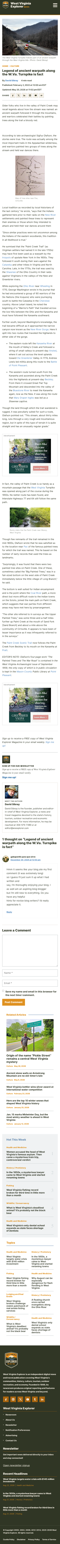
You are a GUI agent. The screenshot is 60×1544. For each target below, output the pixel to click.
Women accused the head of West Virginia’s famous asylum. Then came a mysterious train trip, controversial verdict (25, 1155)
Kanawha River (44, 343)
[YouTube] (27, 1399)
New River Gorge (40, 329)
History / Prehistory (16, 1168)
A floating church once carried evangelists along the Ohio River (41, 1303)
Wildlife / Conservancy (17, 1203)
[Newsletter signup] (6, 759)
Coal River (36, 593)
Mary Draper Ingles (24, 397)
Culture (14, 66)
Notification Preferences (18, 1430)
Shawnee (11, 272)
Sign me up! (9, 777)
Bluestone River (21, 390)
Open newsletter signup (16, 1465)
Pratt (4, 650)
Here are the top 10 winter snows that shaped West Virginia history (27, 1102)
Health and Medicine (16, 1147)
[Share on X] (18, 95)
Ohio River (28, 286)
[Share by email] (35, 95)
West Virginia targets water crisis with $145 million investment (16, 1260)
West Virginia (38, 487)
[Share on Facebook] (12, 95)
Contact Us (11, 1440)
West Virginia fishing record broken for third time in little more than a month (25, 1193)
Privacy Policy (34, 1539)
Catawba (7, 264)
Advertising (11, 1435)
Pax (26, 546)
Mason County (24, 671)
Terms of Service (49, 1539)
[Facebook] (6, 1399)
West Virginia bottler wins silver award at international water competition (29, 1088)
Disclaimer (21, 1539)
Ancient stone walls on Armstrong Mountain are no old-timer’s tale (25, 1074)
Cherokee (44, 300)
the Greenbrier (24, 358)
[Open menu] (55, 4)
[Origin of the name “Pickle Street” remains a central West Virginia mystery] (30, 1035)
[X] (20, 1399)
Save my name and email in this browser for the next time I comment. (31, 993)
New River (50, 214)
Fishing (10, 1186)
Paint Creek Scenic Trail (19, 642)
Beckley (49, 379)
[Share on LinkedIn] (24, 95)
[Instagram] (13, 1399)
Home (5, 66)
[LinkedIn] (42, 1399)
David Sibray (11, 80)
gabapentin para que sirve (23, 857)
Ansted (53, 350)
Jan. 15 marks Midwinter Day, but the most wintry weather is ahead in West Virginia (27, 1117)
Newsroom (11, 1414)
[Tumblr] (35, 1399)
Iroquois (6, 257)
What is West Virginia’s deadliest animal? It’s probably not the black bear (25, 1210)
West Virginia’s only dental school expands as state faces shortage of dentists (25, 1228)
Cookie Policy (8, 1539)
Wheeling (45, 286)
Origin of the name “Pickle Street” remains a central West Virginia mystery (28, 1059)
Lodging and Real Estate (14, 1295)
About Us (10, 1420)
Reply (9, 912)
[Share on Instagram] (30, 95)
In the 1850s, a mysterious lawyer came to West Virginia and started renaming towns (25, 1175)
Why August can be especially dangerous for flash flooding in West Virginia (42, 1283)
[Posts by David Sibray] (30, 792)
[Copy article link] (41, 95)
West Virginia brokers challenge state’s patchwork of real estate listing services (17, 1306)
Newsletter (11, 1425)
